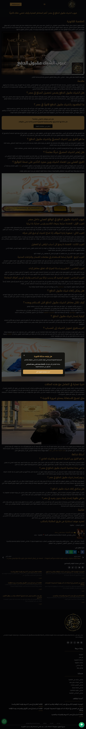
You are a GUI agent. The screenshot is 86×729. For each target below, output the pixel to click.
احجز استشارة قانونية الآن (43, 372)
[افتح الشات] (81, 724)
